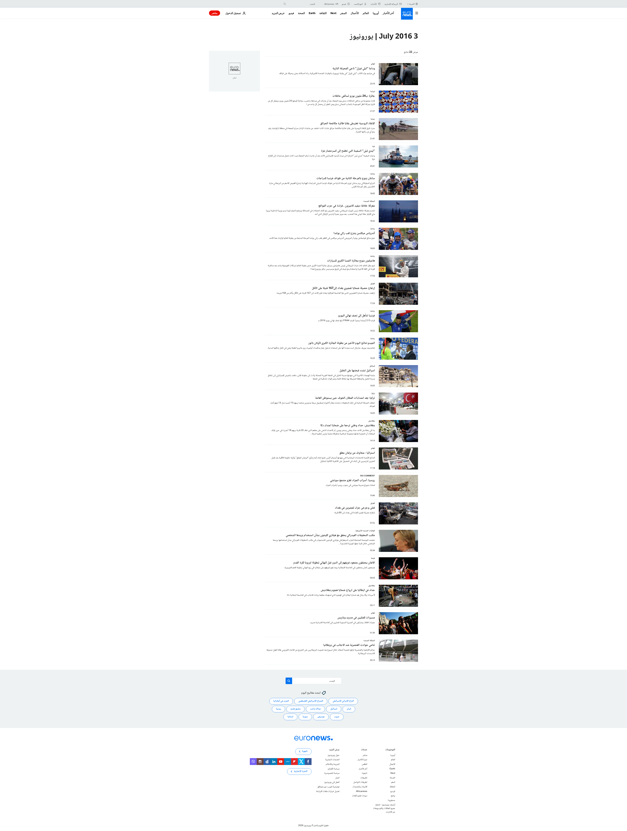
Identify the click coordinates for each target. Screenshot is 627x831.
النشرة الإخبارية (300, 771)
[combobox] (301, 4)
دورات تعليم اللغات (359, 796)
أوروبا (376, 13)
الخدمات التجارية (332, 760)
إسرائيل (333, 709)
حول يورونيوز (333, 755)
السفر (343, 13)
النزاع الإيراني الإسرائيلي (343, 701)
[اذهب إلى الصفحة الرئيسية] (407, 14)
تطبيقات (363, 778)
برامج (393, 796)
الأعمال (355, 13)
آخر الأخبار (388, 13)
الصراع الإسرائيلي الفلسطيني (310, 701)
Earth (312, 13)
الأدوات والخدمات (360, 787)
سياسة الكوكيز (333, 769)
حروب (336, 717)
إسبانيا (290, 717)
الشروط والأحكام (332, 764)
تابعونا (364, 773)
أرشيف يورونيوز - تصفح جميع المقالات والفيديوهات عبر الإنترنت (384, 808)
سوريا (305, 717)
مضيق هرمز (295, 709)
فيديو (291, 13)
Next (333, 13)
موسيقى (321, 717)
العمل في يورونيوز (331, 782)
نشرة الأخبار (362, 760)
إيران (349, 709)
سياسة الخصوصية (331, 773)
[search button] (284, 4)
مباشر (214, 13)
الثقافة (323, 13)
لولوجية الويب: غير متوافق (328, 787)
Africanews (361, 791)
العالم (366, 13)
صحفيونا (391, 800)
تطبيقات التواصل (360, 782)
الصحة (301, 13)
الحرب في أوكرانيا (281, 701)
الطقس (364, 764)
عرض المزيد (334, 750)
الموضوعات (390, 750)
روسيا (278, 709)
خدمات (364, 750)
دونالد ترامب (315, 709)
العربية (412, 4)
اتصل (337, 778)
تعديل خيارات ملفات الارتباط (327, 791)
